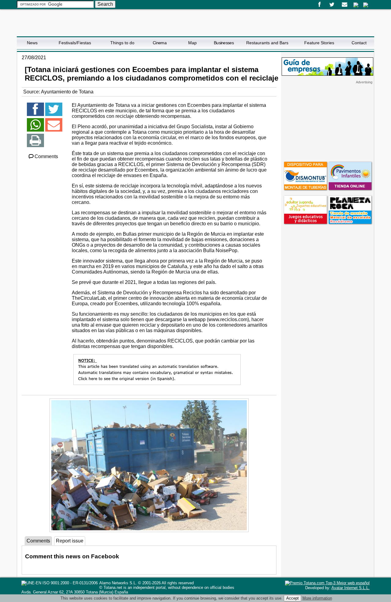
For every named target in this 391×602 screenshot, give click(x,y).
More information (317, 598)
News (32, 42)
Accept (292, 598)
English (366, 5)
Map (192, 42)
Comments (46, 156)
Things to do (122, 42)
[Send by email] (53, 127)
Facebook (319, 4)
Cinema (159, 42)
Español (356, 5)
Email (344, 4)
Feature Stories (319, 42)
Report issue (69, 540)
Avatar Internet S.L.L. (350, 588)
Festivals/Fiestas (75, 42)
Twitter (332, 4)
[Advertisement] (327, 122)
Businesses (224, 42)
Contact (359, 42)
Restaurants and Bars (267, 42)
